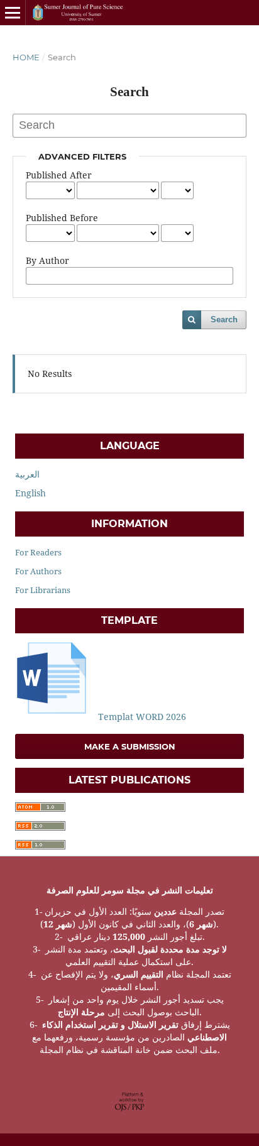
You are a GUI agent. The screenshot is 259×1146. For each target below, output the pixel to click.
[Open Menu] (12, 12)
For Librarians (42, 590)
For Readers (38, 552)
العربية (27, 474)
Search (224, 319)
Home (26, 57)
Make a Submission (129, 746)
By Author (47, 260)
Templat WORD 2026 (141, 717)
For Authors (38, 571)
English (30, 493)
